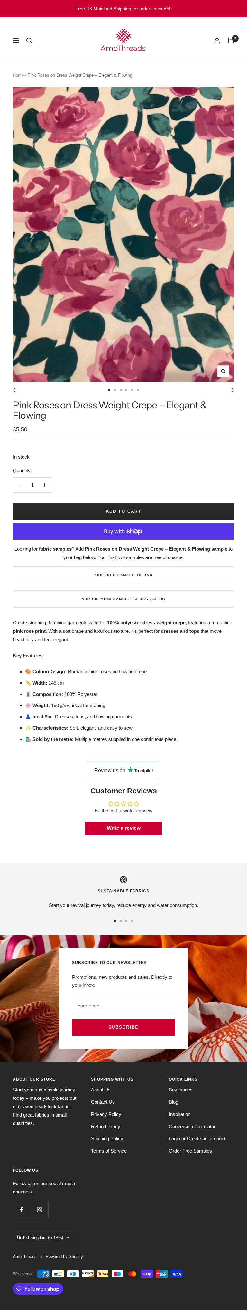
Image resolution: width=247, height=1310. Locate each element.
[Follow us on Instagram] (39, 1210)
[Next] (231, 390)
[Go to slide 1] (109, 390)
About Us (101, 1089)
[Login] (217, 40)
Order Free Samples (190, 1151)
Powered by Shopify (64, 1256)
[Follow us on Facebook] (22, 1210)
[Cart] (231, 40)
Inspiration (179, 1114)
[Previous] (15, 390)
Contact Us (103, 1102)
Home (18, 75)
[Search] (29, 40)
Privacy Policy (106, 1114)
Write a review (124, 828)
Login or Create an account (197, 1138)
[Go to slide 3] (121, 390)
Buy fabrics (181, 1089)
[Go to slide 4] (126, 390)
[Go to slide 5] (132, 390)
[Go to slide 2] (115, 390)
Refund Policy (105, 1126)
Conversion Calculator (192, 1126)
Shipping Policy (107, 1138)
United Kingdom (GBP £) (40, 1237)
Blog (173, 1102)
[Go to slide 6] (138, 390)
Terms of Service (109, 1151)
